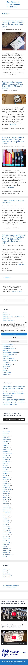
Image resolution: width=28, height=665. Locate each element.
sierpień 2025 (6, 441)
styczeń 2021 (6, 503)
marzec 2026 (6, 437)
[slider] (12, 419)
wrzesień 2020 (6, 511)
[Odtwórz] (4, 419)
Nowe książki (6, 356)
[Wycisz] (20, 419)
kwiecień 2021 (6, 497)
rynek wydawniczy (7, 364)
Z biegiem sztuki (7, 372)
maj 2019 (5, 540)
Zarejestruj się (6, 569)
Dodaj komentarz (7, 270)
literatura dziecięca (8, 344)
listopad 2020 (6, 507)
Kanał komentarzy (7, 575)
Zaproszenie (6, 374)
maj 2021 (5, 495)
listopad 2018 (6, 552)
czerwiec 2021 (6, 493)
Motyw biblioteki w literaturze (9, 75)
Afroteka (5, 312)
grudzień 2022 (6, 471)
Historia (17, 73)
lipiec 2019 (5, 536)
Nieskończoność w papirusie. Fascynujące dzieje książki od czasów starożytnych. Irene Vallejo (13, 24)
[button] (26, 323)
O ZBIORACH (17, 193)
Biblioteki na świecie (8, 73)
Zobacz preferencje (14, 341)
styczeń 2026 (6, 439)
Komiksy (10, 228)
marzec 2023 (6, 467)
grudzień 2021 (6, 485)
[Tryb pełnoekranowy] (25, 620)
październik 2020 (7, 509)
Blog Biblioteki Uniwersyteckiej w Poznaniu (13, 4)
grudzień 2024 (6, 449)
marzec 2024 (6, 457)
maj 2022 (5, 475)
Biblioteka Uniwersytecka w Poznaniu (13, 191)
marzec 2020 (6, 523)
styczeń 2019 (6, 548)
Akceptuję (14, 334)
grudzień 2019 (6, 528)
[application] (14, 419)
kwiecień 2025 (6, 445)
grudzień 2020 (6, 505)
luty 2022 (5, 481)
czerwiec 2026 (6, 431)
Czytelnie (17, 128)
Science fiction (6, 366)
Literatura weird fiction (8, 348)
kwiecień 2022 (6, 477)
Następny (8, 277)
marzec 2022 (6, 479)
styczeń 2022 (6, 483)
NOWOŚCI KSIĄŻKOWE (9, 358)
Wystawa (5, 370)
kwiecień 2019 (6, 542)
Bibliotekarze (5, 193)
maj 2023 (5, 465)
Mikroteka (5, 350)
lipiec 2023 (5, 463)
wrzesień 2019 (6, 534)
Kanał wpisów (6, 573)
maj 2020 (5, 519)
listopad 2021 (6, 487)
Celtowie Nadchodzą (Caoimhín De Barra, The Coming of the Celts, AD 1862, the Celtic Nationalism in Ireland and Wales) (14, 239)
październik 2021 (7, 489)
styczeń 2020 (6, 527)
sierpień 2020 (6, 513)
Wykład (4, 368)
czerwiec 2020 (6, 517)
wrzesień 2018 (6, 556)
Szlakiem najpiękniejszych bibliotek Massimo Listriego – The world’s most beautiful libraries (13, 85)
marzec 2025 (6, 447)
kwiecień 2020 (6, 521)
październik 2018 (7, 554)
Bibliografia (5, 314)
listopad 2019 (6, 531)
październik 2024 (7, 453)
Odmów (14, 337)
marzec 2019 (6, 544)
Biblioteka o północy (8, 397)
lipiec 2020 (5, 515)
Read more (22, 69)
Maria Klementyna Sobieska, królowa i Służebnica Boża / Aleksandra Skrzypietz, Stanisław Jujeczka (13, 393)
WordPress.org (6, 577)
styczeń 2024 (6, 459)
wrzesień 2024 (6, 455)
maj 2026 (5, 433)
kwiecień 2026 (6, 435)
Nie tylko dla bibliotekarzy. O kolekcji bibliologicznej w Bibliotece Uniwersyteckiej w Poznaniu (13, 141)
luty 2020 (5, 525)
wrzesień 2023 (6, 461)
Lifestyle (4, 130)
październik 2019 (7, 532)
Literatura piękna (7, 346)
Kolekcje (21, 73)
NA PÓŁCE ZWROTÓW (8, 354)
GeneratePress (17, 663)
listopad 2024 (6, 451)
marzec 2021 (6, 499)
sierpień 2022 (6, 473)
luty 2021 (5, 501)
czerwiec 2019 (6, 538)
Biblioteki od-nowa (17, 291)
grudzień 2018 (6, 550)
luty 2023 (5, 469)
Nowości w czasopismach (9, 360)
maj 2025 (5, 443)
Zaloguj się (5, 571)
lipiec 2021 (5, 491)
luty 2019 (5, 546)
